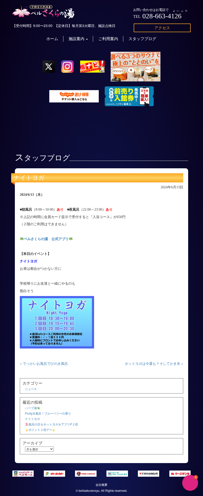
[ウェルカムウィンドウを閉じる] (198, 397)
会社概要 (101, 484)
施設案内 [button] (77, 39)
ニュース (31, 389)
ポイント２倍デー (40, 429)
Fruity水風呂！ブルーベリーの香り (48, 413)
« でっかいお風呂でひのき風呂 (44, 363)
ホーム (52, 39)
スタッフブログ (142, 39)
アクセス (162, 27)
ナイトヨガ (29, 177)
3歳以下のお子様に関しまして (171, 453)
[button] (190, 483)
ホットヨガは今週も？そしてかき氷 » (154, 363)
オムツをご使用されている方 (172, 465)
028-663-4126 (161, 16)
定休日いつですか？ (180, 441)
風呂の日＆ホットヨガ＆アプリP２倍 (53, 424)
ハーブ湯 (31, 408)
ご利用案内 (108, 39)
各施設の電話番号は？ (178, 429)
